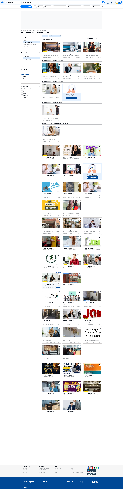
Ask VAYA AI (57, 469)
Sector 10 (28, 59)
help (24, 487)
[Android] (91, 471)
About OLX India (58, 468)
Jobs (25, 30)
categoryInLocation (36, 30)
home (22, 30)
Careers (56, 472)
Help (72, 468)
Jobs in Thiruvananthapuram (44, 468)
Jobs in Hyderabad (42, 469)
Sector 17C (29, 60)
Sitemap (72, 469)
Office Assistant (29, 30)
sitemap (26, 487)
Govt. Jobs (25, 468)
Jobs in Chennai (42, 472)
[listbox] (60, 35)
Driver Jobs (25, 469)
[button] (19, 2)
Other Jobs (25, 472)
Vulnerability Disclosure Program (77, 472)
